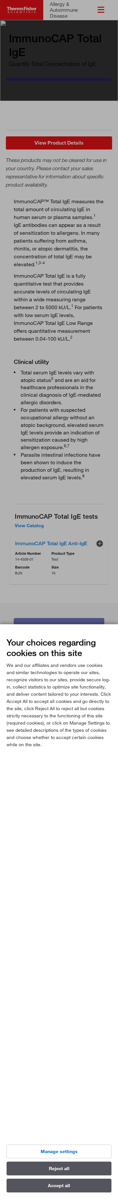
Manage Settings (59, 1151)
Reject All (59, 1168)
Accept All (59, 1186)
